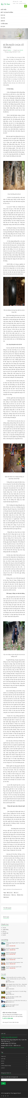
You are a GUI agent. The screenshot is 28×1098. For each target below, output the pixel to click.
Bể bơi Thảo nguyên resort (12, 1005)
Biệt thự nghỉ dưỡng (7, 12)
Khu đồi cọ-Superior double (12, 948)
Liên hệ (3, 20)
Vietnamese (7, 895)
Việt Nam (7, 897)
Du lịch (3, 26)
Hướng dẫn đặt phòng (6, 1065)
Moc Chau (10, 892)
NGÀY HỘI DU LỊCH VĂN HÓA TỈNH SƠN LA (16, 1000)
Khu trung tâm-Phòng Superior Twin (14, 962)
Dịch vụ (3, 15)
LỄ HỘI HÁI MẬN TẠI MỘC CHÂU (13, 996)
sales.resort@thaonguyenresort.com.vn (14, 1047)
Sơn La (14, 895)
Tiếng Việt (16, 1)
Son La (16, 892)
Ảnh (17, 3)
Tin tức (3, 18)
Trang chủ (3, 1056)
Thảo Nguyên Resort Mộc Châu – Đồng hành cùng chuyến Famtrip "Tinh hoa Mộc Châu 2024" (16, 986)
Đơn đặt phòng (22, 3)
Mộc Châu (20, 895)
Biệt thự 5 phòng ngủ (11, 952)
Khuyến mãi (5, 933)
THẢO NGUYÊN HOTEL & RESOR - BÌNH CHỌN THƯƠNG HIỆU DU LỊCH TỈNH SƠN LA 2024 (16, 979)
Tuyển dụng (4, 23)
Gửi (3, 1083)
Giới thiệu (3, 9)
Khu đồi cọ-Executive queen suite (13, 966)
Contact (3, 1067)
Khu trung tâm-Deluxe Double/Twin (14, 958)
